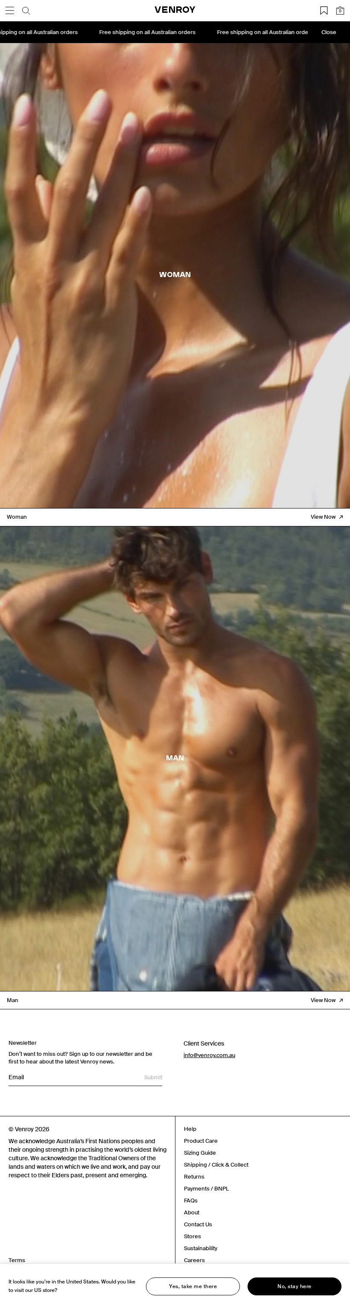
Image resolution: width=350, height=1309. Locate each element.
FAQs (191, 1200)
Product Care (201, 1140)
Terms (17, 1260)
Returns (194, 1176)
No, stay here (294, 1286)
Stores (192, 1236)
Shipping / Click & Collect (216, 1164)
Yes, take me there (193, 1286)
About (191, 1212)
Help (190, 1129)
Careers (194, 1260)
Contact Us (198, 1224)
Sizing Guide (200, 1152)
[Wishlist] (324, 10)
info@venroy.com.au (209, 1055)
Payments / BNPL (206, 1188)
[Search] (26, 10)
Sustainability (200, 1248)
